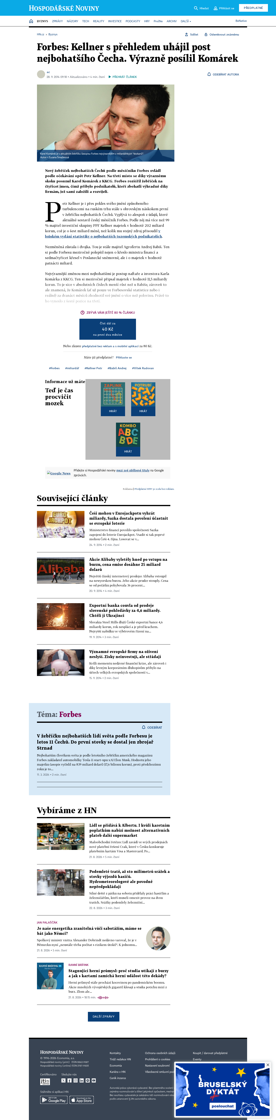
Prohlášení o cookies (157, 1059)
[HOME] (31, 21)
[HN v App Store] (82, 1100)
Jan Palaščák (47, 922)
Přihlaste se (124, 357)
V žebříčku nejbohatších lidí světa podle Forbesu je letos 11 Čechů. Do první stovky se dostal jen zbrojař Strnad (95, 742)
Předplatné (253, 7)
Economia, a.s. (66, 1058)
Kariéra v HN (117, 1072)
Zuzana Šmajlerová (59, 157)
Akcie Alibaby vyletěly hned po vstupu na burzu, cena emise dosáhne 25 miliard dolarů (128, 564)
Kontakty (115, 1053)
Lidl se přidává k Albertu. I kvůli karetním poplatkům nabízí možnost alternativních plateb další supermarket (129, 830)
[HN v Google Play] (53, 1100)
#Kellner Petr (93, 368)
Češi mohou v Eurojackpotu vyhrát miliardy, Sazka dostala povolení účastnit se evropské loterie (128, 518)
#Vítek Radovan (143, 368)
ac (48, 72)
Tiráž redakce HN (120, 1059)
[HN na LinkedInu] (82, 1080)
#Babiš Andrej (117, 368)
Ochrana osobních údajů (160, 1053)
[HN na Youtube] (94, 1080)
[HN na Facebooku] (69, 1080)
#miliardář (72, 368)
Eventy (197, 1059)
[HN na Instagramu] (76, 1080)
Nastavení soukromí (157, 1065)
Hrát (113, 411)
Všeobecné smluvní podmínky (163, 1072)
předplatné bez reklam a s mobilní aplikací (110, 346)
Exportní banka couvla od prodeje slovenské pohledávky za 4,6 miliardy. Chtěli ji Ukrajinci (124, 610)
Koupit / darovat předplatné (210, 1053)
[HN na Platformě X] (63, 1080)
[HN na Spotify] (88, 1080)
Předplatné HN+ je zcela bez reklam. (154, 488)
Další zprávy (103, 1016)
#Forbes (54, 368)
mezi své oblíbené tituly (133, 470)
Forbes (70, 714)
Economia (116, 1065)
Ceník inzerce (118, 1078)
